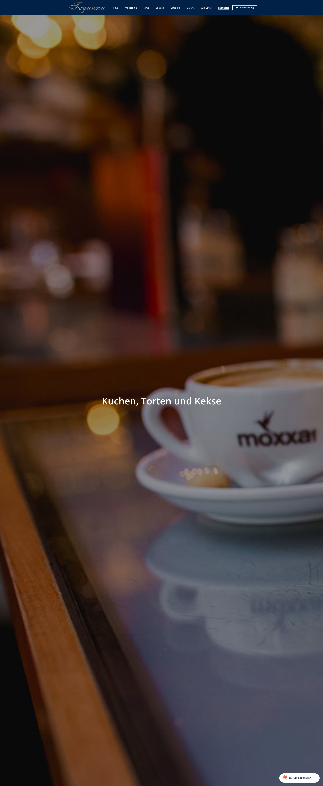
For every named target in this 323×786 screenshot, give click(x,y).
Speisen (160, 7)
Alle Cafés (206, 7)
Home (115, 7)
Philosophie (130, 7)
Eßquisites (223, 7)
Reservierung (247, 7)
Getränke (175, 7)
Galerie (190, 7)
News (146, 7)
